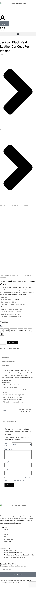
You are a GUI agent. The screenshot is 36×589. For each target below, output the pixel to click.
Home (1, 54)
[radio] (2, 330)
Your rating (7, 444)
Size (1, 326)
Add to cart (12, 342)
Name (6, 462)
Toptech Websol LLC (14, 583)
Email (6, 470)
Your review (9, 449)
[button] (18, 34)
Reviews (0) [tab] (5, 365)
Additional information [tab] (8, 361)
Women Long (4, 130)
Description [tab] (5, 357)
